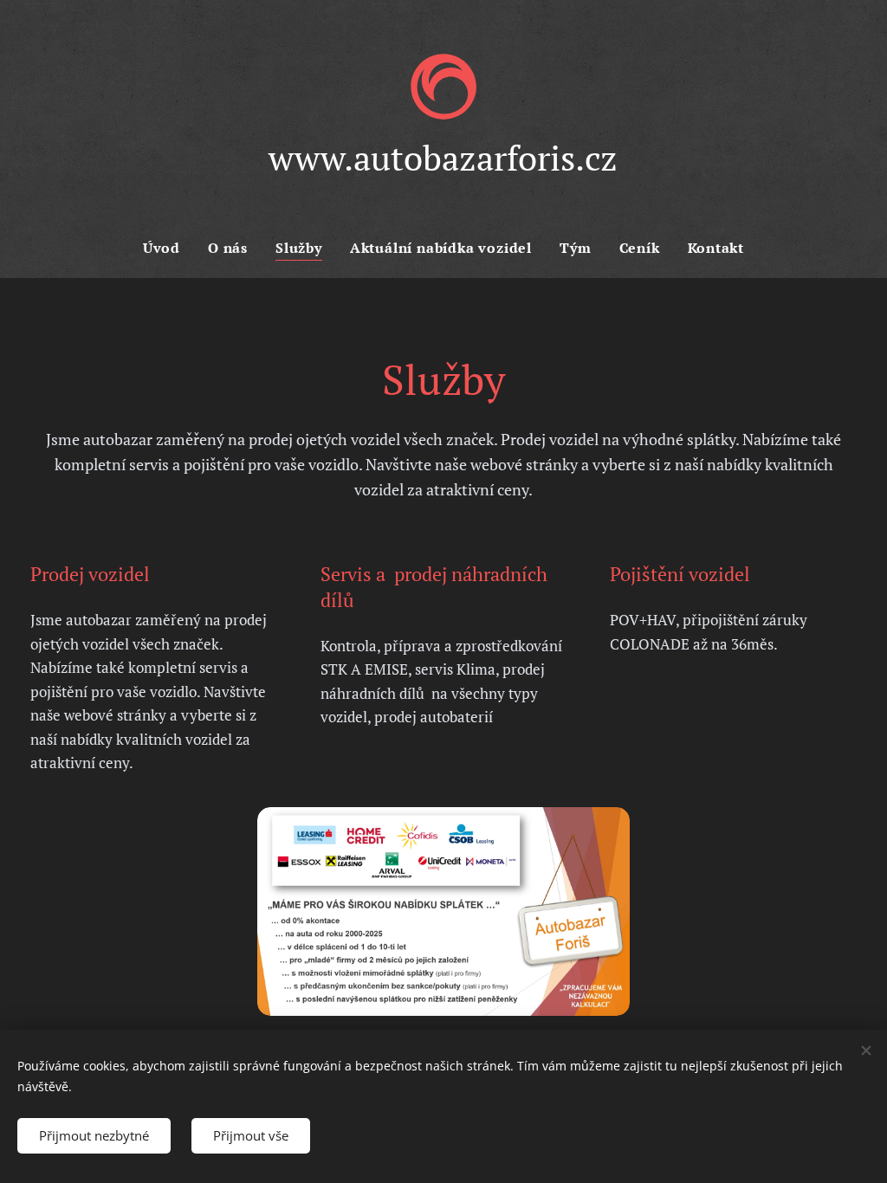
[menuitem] (168, 247)
